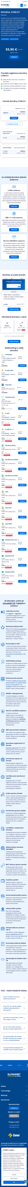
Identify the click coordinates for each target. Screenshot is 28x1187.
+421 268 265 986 (14, 1125)
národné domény (14, 39)
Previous (1, 293)
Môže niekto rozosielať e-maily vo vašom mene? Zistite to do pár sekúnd (13, 297)
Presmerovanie (10, 397)
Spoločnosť (5, 1100)
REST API (14, 867)
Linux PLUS (8, 508)
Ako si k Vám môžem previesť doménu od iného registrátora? (12, 1028)
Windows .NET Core (11, 540)
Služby (3, 1086)
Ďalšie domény (14, 341)
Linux (6, 492)
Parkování (8, 385)
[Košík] (18, 5)
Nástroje (4, 1095)
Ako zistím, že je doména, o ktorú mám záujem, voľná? (13, 1018)
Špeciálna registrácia (12, 748)
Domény (6, 304)
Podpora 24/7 (14, 1122)
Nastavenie (14, 1178)
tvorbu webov (15, 684)
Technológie (5, 1091)
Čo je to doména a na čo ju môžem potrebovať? (11, 998)
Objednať (14, 57)
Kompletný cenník (12, 124)
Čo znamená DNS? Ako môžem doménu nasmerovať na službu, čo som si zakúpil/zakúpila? (12, 1038)
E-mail (7, 413)
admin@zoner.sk (14, 1127)
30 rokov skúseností (21, 629)
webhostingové (10, 683)
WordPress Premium (11, 475)
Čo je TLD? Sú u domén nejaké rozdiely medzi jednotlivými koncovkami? (12, 1008)
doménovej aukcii (12, 767)
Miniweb (6, 374)
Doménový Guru (10, 781)
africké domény (5, 39)
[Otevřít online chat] (26, 1181)
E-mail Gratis (9, 370)
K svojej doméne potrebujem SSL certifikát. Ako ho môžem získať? (13, 1049)
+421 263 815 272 (6, 1)
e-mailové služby (21, 683)
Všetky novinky (14, 309)
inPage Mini (8, 354)
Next (27, 293)
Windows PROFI (10, 572)
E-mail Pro (8, 429)
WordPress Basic (10, 445)
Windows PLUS (9, 556)
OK (14, 1182)
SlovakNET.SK (9, 603)
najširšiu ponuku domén (19, 681)
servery (8, 684)
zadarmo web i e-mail (12, 854)
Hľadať (25, 1)
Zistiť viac (14, 206)
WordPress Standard (11, 459)
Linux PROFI (8, 524)
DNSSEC (14, 696)
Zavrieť (14, 1175)
